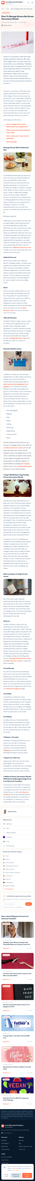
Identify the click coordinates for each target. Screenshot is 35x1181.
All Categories (5, 1143)
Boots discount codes (13, 661)
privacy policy (19, 907)
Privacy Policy (5, 1160)
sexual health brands (24, 466)
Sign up (29, 904)
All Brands (4, 1140)
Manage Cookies (6, 1175)
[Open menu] (32, 2)
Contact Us (22, 1149)
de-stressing (25, 464)
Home (2, 9)
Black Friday (4, 1146)
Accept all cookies (27, 1175)
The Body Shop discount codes (20, 658)
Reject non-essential (16, 1175)
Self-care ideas (11, 142)
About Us (21, 1140)
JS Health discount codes (18, 338)
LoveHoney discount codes (12, 448)
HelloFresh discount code (22, 247)
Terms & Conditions (6, 1157)
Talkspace (6, 750)
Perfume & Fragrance (13, 689)
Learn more (15, 1170)
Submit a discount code (25, 1146)
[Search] (28, 2)
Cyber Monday (5, 1149)
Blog (8, 9)
